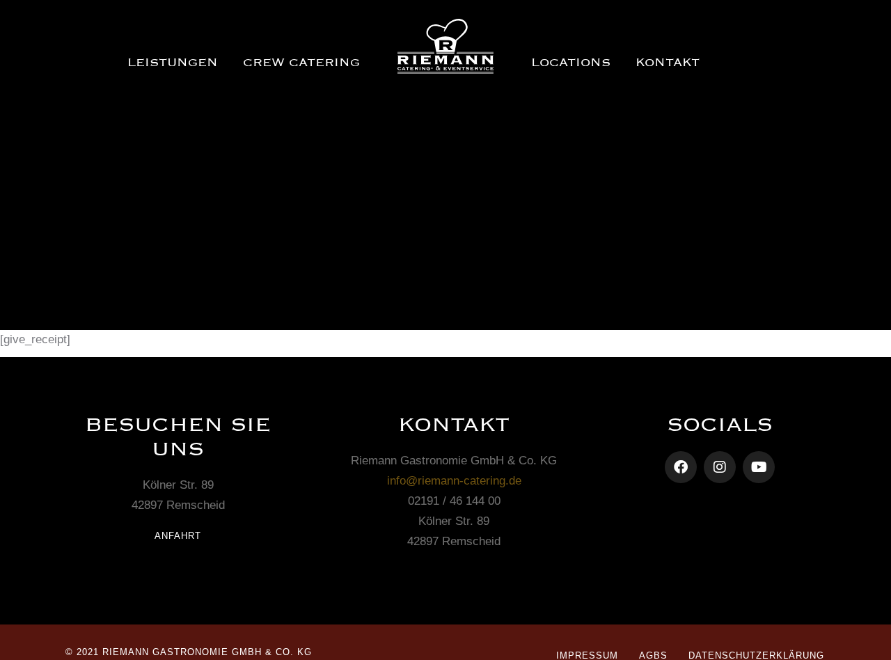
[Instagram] (720, 467)
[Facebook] (681, 467)
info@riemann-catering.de (454, 480)
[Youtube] (759, 467)
